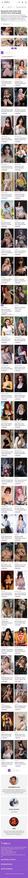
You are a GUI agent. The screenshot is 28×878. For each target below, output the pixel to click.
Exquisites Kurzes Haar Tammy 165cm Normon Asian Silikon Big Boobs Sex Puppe (6, 167)
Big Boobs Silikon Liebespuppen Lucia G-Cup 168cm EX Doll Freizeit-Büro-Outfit (20, 537)
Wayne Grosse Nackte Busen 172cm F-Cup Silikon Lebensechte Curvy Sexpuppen (20, 396)
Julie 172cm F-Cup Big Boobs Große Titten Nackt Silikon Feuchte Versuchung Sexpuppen (7, 424)
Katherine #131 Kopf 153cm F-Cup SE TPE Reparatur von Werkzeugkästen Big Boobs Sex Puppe (6, 735)
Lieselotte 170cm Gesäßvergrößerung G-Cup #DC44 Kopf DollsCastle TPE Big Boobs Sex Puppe (20, 82)
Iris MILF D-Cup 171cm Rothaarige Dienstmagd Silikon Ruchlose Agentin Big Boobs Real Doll (7, 509)
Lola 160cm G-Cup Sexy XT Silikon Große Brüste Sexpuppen (20, 110)
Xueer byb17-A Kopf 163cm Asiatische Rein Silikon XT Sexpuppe (20, 223)
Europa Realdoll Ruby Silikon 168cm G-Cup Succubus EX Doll (6, 537)
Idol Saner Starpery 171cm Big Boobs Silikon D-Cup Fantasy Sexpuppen (20, 509)
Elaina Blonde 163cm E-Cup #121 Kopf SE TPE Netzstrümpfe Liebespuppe (20, 678)
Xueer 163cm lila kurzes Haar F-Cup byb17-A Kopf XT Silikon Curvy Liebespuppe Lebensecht (20, 251)
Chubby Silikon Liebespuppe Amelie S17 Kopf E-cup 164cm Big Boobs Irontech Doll (7, 622)
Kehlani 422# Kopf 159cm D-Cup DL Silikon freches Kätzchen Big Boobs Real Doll (20, 763)
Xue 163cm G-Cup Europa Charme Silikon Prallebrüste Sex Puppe (6, 368)
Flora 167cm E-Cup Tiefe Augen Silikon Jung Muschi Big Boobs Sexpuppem (7, 452)
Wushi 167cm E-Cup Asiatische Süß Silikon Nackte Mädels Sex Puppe (20, 452)
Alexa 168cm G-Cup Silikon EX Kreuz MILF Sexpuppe (6, 565)
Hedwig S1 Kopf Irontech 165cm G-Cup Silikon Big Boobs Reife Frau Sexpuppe (7, 650)
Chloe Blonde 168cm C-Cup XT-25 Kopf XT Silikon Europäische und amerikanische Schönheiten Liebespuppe (7, 280)
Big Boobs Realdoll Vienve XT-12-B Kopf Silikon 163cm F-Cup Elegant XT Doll (6, 223)
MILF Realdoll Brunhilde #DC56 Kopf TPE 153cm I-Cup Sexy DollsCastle (7, 110)
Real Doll (10, 7)
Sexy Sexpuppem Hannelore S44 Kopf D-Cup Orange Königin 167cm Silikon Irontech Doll (20, 650)
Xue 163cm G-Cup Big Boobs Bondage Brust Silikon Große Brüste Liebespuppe (20, 339)
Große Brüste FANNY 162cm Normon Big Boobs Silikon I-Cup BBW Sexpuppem (21, 195)
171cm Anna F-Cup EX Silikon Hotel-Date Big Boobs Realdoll (6, 593)
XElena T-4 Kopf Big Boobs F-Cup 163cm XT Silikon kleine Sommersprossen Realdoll (20, 280)
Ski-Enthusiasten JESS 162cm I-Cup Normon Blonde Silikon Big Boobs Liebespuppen (7, 195)
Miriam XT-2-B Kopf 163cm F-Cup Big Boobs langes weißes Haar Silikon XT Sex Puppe (7, 251)
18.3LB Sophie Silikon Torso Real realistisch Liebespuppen (6, 82)
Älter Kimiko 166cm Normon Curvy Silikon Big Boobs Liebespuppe (7, 138)
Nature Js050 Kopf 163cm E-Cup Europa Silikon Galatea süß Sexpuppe (6, 310)
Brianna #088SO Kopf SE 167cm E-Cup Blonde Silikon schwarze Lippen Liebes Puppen (20, 706)
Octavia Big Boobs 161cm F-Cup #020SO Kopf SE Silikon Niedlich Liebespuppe (7, 706)
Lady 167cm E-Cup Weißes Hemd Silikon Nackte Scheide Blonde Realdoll (20, 424)
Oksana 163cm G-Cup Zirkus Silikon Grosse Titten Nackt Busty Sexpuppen (20, 368)
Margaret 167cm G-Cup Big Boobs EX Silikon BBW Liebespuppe (20, 565)
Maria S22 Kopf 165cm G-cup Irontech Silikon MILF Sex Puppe (20, 622)
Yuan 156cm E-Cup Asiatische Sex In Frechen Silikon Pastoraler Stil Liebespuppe (5, 339)
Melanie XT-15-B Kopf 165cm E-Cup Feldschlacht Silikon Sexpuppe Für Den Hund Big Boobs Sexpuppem (21, 308)
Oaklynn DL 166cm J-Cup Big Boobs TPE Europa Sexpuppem (7, 763)
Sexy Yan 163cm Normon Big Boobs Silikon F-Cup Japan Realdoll (21, 138)
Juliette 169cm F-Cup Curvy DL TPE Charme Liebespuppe (20, 735)
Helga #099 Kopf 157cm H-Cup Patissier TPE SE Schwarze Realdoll (7, 678)
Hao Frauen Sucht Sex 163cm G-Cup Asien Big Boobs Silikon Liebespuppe (7, 396)
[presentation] (12, 48)
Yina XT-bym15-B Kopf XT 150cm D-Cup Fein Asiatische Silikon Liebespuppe (21, 480)
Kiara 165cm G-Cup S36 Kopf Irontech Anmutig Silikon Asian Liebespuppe (20, 593)
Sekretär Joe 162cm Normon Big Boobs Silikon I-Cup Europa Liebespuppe (20, 167)
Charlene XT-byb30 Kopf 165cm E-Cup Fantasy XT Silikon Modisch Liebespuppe (7, 480)
